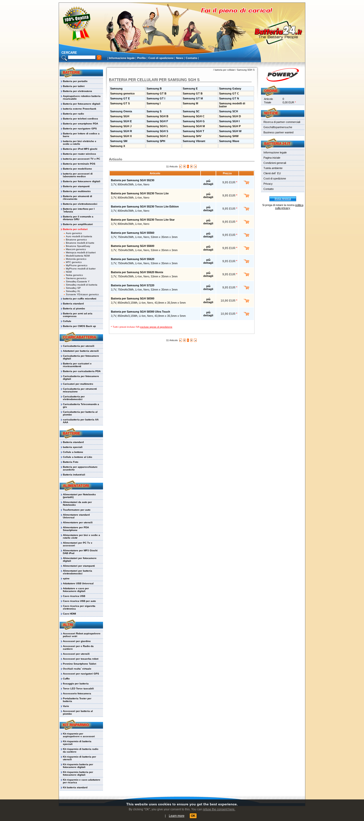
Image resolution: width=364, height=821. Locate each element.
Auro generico (74, 233)
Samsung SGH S (246, 70)
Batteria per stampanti (76, 186)
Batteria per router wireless (79, 153)
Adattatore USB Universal (78, 583)
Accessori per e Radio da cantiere (78, 647)
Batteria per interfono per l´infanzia (79, 210)
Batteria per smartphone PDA (80, 123)
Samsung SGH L (157, 126)
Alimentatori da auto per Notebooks (77, 503)
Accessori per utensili (76, 653)
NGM (69, 271)
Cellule (67, 321)
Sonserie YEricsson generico (82, 294)
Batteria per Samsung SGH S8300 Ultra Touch (140, 311)
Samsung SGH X (121, 136)
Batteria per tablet (73, 86)
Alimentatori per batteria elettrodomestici (77, 572)
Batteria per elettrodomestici (80, 204)
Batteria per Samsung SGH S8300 (132, 298)
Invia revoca (283, 199)
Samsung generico (122, 93)
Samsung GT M (193, 98)
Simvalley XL (73, 291)
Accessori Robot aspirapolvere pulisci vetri (82, 635)
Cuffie (66, 678)
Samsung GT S (120, 103)
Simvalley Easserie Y (78, 281)
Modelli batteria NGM (78, 255)
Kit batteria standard (75, 787)
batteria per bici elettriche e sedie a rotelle (79, 142)
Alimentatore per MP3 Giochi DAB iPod (80, 552)
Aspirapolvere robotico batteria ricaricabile (82, 97)
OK (193, 816)
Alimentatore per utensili (78, 522)
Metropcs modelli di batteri (81, 252)
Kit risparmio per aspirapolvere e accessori (79, 735)
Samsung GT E (120, 98)
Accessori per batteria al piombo (78, 712)
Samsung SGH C (194, 116)
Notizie (271, 113)
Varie (66, 706)
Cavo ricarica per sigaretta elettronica (79, 607)
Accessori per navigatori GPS (81, 673)
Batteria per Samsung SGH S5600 (132, 245)
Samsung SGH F (157, 121)
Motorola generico (76, 259)
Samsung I (153, 103)
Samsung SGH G (194, 121)
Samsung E (190, 88)
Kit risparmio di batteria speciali (77, 742)
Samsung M (190, 103)
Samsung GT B (156, 93)
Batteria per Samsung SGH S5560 (132, 232)
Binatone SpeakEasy (78, 246)
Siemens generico (76, 278)
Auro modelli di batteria (79, 236)
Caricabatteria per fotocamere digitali (81, 357)
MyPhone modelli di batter (81, 268)
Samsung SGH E (121, 121)
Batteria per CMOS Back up (79, 326)
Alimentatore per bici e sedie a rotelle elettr (81, 536)
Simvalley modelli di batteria (81, 284)
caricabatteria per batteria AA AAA (81, 421)
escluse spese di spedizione (156, 326)
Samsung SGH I (229, 121)
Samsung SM (118, 141)
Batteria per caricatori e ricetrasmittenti (77, 365)
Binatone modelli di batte (80, 242)
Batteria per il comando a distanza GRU (78, 218)
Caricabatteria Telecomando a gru (81, 405)
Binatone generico (76, 239)
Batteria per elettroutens (77, 91)
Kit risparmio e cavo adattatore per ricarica (81, 781)
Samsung (116, 88)
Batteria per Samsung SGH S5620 (132, 259)
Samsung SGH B (157, 116)
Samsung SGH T (193, 131)
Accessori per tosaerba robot (80, 658)
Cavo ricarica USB (74, 596)
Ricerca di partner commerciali (281, 121)
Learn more (176, 816)
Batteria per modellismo (77, 168)
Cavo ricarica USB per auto (79, 601)
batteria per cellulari (225, 70)
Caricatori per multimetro (78, 383)
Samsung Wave (229, 141)
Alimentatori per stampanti (79, 565)
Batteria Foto (70, 462)
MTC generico (74, 262)
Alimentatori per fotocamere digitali (80, 559)
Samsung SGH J (120, 126)
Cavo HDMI (69, 613)
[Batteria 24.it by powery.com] (282, 75)
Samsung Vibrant (194, 141)
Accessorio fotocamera (77, 693)
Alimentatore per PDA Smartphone (76, 528)
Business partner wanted (278, 132)
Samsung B (154, 88)
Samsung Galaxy (230, 88)
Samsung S (154, 111)
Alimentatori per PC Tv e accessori (77, 544)
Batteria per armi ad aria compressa (77, 315)
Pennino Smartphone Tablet (79, 663)
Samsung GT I (156, 98)
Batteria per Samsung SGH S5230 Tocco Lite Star (143, 219)
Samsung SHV (192, 136)
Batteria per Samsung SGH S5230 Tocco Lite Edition (145, 206)
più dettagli (208, 182)
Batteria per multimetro (77, 191)
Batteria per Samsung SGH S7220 (132, 285)
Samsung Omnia (121, 111)
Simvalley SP (73, 288)
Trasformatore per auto (76, 509)
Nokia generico (74, 275)
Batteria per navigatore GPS (80, 128)
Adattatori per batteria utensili (81, 351)
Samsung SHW (228, 136)
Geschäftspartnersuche (277, 127)
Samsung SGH (119, 116)
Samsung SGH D (230, 116)
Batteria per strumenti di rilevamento (77, 197)
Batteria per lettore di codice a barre (81, 135)
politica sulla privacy (289, 206)
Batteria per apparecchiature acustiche (80, 468)
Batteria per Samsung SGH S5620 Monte (137, 272)
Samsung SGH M (194, 126)
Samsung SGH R (121, 131)
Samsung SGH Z (157, 136)
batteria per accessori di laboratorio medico (78, 175)
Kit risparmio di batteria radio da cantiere (80, 750)
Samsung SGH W (230, 131)
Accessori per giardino (77, 641)
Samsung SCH (228, 111)
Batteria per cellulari (75, 229)
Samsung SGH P (230, 126)
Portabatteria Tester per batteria (77, 700)
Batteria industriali (74, 474)
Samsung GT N (229, 98)
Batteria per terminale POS (79, 163)
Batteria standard (73, 303)
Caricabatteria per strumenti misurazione (80, 390)
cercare (69, 53)
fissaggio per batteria (76, 683)
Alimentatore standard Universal (76, 516)
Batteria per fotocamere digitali (81, 103)
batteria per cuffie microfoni (79, 298)
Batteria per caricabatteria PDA (82, 371)
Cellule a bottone (73, 452)
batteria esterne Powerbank (79, 108)
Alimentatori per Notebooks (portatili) (79, 495)
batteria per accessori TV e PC (81, 158)
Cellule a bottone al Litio (77, 457)
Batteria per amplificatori (78, 224)
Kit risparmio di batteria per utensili (79, 758)
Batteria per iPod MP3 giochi (80, 148)
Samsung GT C (229, 93)
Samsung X (117, 146)
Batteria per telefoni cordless (80, 118)
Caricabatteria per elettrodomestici (74, 398)
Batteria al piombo (74, 308)
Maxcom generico (76, 249)
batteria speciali (72, 447)
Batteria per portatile (75, 81)
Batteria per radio (73, 113)
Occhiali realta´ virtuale (77, 668)
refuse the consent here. (219, 809)
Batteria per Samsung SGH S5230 (132, 180)
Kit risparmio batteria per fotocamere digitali (78, 765)
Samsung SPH (156, 141)
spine (66, 578)
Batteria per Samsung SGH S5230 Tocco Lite (140, 193)
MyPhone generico (76, 265)
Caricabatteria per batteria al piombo (80, 413)
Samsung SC (191, 111)
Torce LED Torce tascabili (78, 688)
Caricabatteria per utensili (78, 346)
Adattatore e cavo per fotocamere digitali (76, 589)
